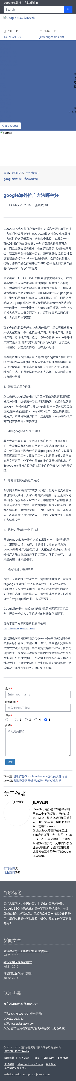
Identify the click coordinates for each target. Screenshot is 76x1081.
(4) (16, 868)
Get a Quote (10, 126)
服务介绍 (5, 48)
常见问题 (5, 95)
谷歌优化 (51, 1064)
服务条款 (24, 1057)
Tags (36, 1057)
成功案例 (5, 70)
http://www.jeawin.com (19, 628)
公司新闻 (5, 108)
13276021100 (12, 37)
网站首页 (5, 44)
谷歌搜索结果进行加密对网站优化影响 (37, 781)
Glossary (48, 1057)
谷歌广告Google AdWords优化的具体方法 (40, 776)
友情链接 (9, 1064)
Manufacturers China (30, 1064)
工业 (3, 74)
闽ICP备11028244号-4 (16, 1051)
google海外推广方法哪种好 (21, 179)
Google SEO (9, 65)
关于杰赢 (5, 116)
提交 (10, 762)
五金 (3, 82)
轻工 (3, 86)
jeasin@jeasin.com (51, 37)
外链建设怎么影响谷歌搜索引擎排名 (26, 951)
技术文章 (5, 99)
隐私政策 (9, 1057)
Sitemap (63, 1057)
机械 (3, 78)
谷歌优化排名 (8, 53)
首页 (6, 173)
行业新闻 (5, 112)
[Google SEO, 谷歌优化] (25, 21)
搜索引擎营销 (8, 61)
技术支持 (5, 91)
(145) (18, 872)
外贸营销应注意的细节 (18, 962)
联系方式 (5, 120)
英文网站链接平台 (14, 1068)
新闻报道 (5, 103)
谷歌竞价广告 (8, 57)
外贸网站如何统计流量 (18, 973)
